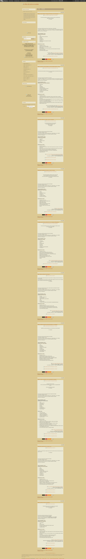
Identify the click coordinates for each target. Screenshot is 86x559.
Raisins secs (59, 486)
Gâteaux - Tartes (26, 66)
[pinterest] (62, 0)
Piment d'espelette (60, 430)
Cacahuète (62, 363)
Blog (24, 11)
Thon (60, 310)
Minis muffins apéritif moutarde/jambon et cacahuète (47, 324)
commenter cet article (40, 61)
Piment (56, 105)
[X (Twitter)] (60, 0)
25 (50, 553)
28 (52, 553)
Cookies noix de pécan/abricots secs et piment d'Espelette (48, 222)
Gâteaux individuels (26, 63)
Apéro (49, 52)
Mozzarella (58, 105)
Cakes (53, 52)
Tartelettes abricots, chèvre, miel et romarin (46, 119)
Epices (62, 52)
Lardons (55, 52)
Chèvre (59, 154)
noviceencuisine (27, 558)
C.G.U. (48, 558)
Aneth (60, 208)
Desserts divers (25, 67)
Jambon (61, 105)
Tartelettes (52, 105)
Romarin (57, 154)
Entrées (24, 73)
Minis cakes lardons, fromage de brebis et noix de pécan (48, 13)
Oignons (58, 310)
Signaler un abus (44, 558)
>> (55, 553)
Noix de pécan (59, 52)
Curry (56, 486)
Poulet (55, 486)
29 (53, 553)
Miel (53, 154)
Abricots (55, 154)
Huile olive (62, 486)
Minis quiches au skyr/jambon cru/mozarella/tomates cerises (49, 66)
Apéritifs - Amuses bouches (49, 164)
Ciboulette (56, 310)
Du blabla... (25, 70)
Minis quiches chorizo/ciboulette (44, 502)
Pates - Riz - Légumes (26, 77)
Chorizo (60, 539)
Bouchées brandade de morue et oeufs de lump (46, 170)
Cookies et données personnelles (54, 558)
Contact (24, 19)
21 (47, 553)
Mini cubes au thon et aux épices (44, 274)
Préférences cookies (61, 558)
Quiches (54, 105)
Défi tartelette (61, 154)
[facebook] (59, 0)
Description (25, 13)
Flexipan (51, 52)
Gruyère (55, 260)
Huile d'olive (61, 429)
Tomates (62, 310)
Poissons (25, 80)
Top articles (37, 558)
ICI (30, 52)
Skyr (62, 105)
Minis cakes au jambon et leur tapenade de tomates (47, 379)
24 (49, 553)
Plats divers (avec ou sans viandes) (28, 74)
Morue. (62, 208)
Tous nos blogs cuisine (54, 0)
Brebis (57, 52)
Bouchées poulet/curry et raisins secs (44, 446)
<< (45, 553)
